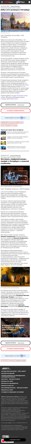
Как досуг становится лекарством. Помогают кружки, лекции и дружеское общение (17, 132)
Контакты (4, 379)
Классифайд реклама (8, 387)
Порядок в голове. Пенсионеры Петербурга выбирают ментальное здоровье (17, 137)
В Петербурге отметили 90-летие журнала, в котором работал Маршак (13, 327)
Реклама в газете (14, 379)
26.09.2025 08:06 (5, 6)
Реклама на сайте (7, 381)
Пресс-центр (22, 371)
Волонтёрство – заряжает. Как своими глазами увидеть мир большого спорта (18, 142)
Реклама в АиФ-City (7, 385)
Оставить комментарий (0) (15, 110)
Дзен (3, 97)
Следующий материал (15, 439)
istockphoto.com (5, 32)
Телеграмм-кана (22, 95)
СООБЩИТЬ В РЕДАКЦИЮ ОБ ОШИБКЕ (12, 392)
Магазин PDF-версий (7, 373)
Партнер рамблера (14, 436)
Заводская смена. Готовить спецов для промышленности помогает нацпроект (16, 147)
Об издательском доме (9, 371)
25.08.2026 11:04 (5, 155)
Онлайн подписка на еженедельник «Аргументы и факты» (13, 376)
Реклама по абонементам (9, 383)
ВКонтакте (14, 99)
